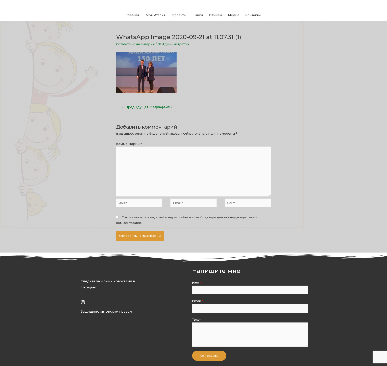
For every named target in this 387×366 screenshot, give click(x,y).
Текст (196, 319)
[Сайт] (248, 203)
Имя (197, 283)
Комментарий (129, 144)
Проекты (179, 15)
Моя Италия (156, 15)
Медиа (233, 15)
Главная (133, 15)
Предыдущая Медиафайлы (146, 107)
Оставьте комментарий (135, 44)
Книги (197, 15)
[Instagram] (83, 302)
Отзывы (215, 15)
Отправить (209, 356)
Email (197, 301)
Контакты (253, 15)
